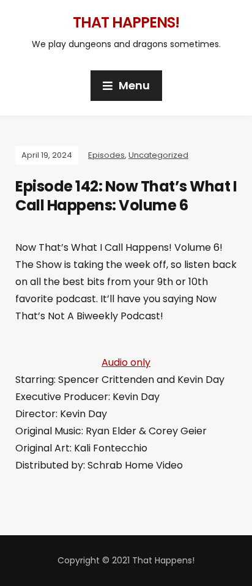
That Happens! (126, 22)
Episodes (106, 155)
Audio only (126, 362)
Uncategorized (158, 155)
